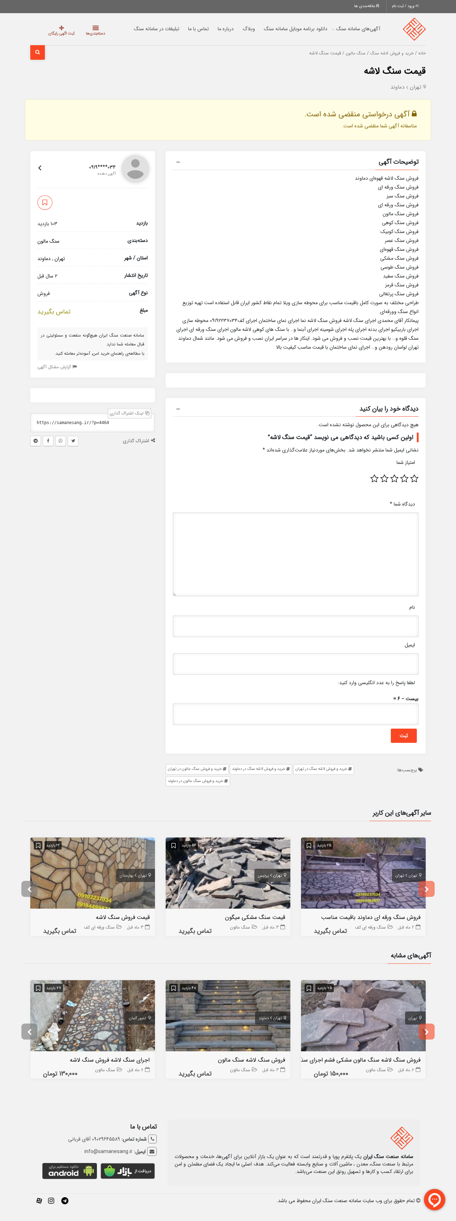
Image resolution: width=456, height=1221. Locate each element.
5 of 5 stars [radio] (374, 478)
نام (412, 607)
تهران (415, 87)
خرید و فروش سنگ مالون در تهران (195, 769)
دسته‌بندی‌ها (86, 34)
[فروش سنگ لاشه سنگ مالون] (228, 1017)
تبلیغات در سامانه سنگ (150, 29)
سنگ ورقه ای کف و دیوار (364, 927)
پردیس (263, 876)
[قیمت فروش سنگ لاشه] (92, 874)
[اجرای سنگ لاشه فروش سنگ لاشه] (92, 1017)
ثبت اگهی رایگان (59, 34)
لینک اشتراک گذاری (127, 413)
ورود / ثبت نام (403, 6)
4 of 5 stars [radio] (384, 478)
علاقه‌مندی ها (365, 6)
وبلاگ (243, 29)
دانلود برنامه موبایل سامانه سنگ (289, 29)
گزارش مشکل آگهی (54, 367)
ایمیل (410, 645)
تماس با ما (192, 29)
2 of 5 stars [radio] (404, 478)
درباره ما (220, 29)
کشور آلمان (137, 1018)
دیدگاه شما (402, 504)
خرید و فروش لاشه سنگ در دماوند (258, 769)
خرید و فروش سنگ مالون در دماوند (195, 781)
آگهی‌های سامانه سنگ (352, 29)
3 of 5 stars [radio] (394, 478)
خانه (422, 53)
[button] (296, 162)
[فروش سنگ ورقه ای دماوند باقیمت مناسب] (363, 874)
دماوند (397, 87)
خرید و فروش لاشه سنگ (392, 53)
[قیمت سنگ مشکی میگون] (228, 874)
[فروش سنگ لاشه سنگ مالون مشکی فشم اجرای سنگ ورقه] (363, 1017)
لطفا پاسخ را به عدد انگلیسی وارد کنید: (376, 683)
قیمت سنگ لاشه (395, 71)
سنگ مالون (356, 53)
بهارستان (126, 876)
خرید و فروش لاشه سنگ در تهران (321, 769)
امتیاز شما (406, 462)
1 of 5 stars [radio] (414, 478)
